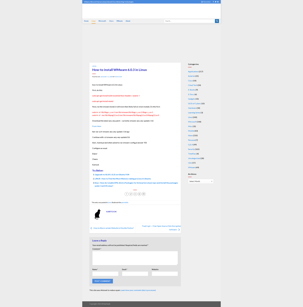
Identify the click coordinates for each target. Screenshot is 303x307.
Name (95, 269)
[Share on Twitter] (131, 194)
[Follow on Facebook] (213, 2)
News (190, 135)
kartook (118, 76)
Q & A (190, 144)
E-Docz (191, 94)
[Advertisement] (151, 44)
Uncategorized (194, 158)
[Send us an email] (217, 2)
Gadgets (191, 99)
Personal (191, 140)
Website (155, 269)
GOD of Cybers (194, 103)
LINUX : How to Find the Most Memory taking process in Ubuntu (123, 178)
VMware (119, 21)
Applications (193, 71)
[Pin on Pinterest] (139, 194)
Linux (94, 21)
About (128, 21)
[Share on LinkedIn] (144, 194)
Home (86, 21)
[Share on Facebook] (127, 194)
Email (124, 269)
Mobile (191, 131)
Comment (96, 249)
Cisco (111, 21)
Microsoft (102, 21)
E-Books (191, 90)
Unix (190, 163)
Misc (190, 126)
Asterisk (191, 76)
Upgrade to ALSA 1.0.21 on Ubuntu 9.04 (112, 174)
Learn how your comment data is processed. (138, 290)
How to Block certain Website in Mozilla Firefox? (113, 228)
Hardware (192, 108)
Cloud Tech (192, 85)
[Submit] (217, 21)
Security (191, 149)
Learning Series (194, 112)
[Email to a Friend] (135, 194)
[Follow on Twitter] (215, 2)
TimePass (192, 153)
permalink (124, 202)
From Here (96, 126)
